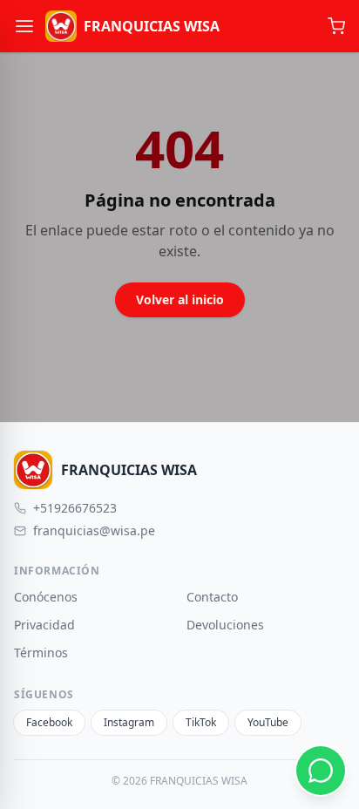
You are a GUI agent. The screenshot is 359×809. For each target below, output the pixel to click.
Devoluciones (225, 624)
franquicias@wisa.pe (94, 530)
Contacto (212, 596)
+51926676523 (75, 508)
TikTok (201, 722)
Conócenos (46, 596)
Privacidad (44, 624)
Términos (41, 652)
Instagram (129, 722)
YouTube (267, 722)
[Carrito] (336, 26)
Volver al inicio (180, 299)
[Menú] (24, 26)
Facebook (49, 722)
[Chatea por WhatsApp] (320, 770)
